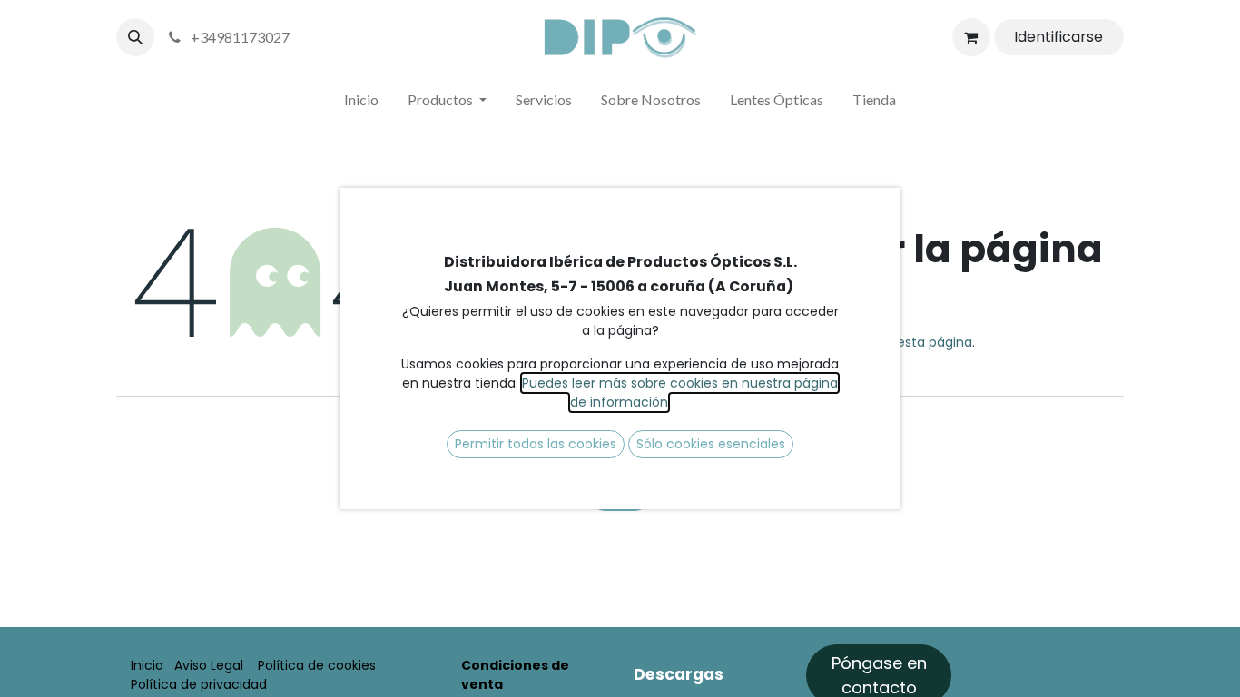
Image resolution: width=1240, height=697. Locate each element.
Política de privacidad (199, 684)
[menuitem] (361, 103)
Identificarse (1058, 36)
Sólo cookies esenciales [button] (710, 444)
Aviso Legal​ (208, 665)
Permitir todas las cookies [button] (535, 444)
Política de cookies (317, 665)
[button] (135, 37)
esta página (934, 342)
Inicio (147, 665)
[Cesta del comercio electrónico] (971, 37)
